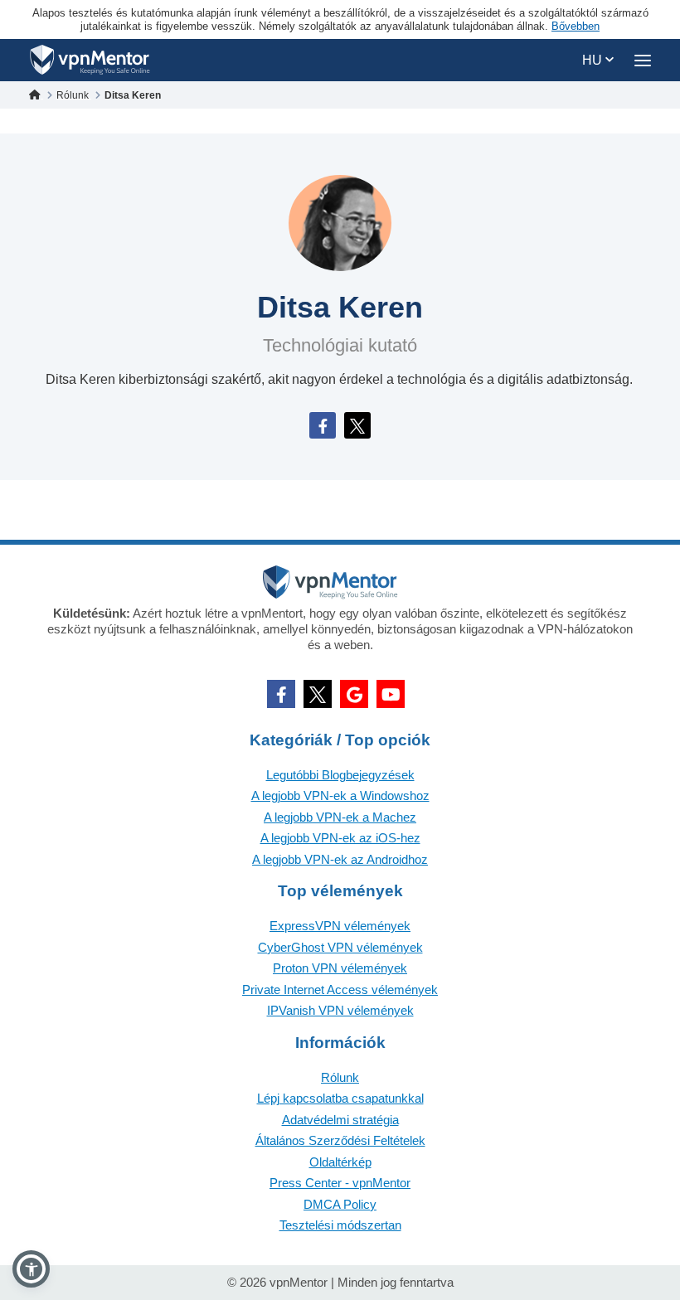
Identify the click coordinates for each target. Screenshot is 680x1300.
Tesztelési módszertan (340, 1225)
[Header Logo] (90, 60)
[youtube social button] (390, 694)
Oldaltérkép (340, 1162)
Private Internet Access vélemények (340, 989)
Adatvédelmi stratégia (340, 1120)
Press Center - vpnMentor (340, 1183)
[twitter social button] (318, 694)
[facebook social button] (281, 694)
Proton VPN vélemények (340, 968)
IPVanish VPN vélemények (340, 1010)
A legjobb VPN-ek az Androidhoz (340, 859)
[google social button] (354, 694)
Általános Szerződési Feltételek (340, 1140)
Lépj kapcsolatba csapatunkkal (340, 1098)
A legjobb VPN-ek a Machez (340, 817)
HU (593, 60)
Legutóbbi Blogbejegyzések (340, 775)
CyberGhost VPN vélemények (340, 947)
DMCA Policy (340, 1204)
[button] (31, 1268)
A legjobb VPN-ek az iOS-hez (340, 838)
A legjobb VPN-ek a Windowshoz (340, 795)
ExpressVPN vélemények (340, 926)
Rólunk (340, 1077)
